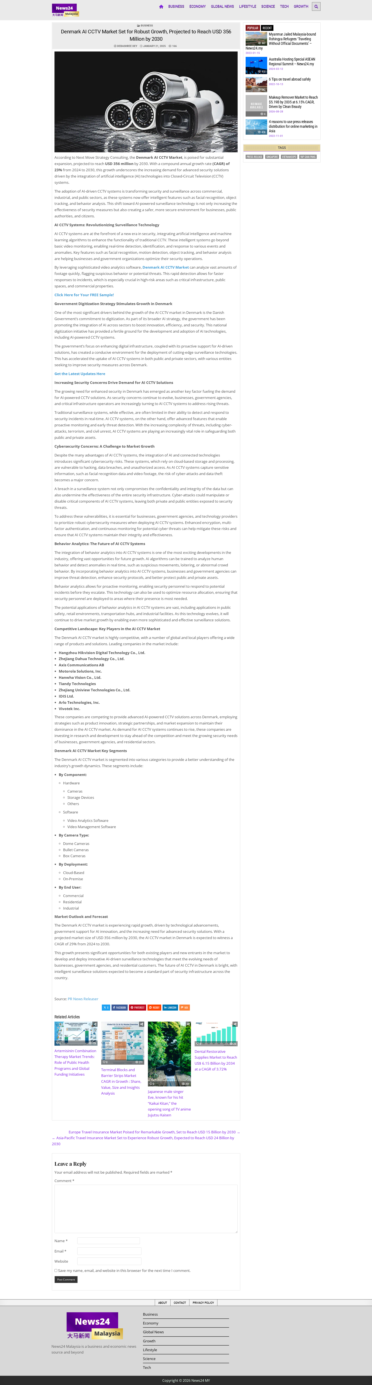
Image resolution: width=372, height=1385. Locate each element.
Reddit (156, 1007)
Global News (222, 6)
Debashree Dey (127, 46)
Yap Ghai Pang (308, 157)
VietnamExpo (289, 157)
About (162, 1302)
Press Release (254, 157)
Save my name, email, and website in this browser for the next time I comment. (124, 1270)
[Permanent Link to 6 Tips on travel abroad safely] (256, 84)
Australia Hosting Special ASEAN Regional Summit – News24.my (292, 61)
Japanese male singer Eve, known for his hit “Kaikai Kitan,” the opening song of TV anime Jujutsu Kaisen (169, 1103)
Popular (252, 27)
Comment (64, 1180)
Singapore (272, 157)
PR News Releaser (83, 998)
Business (176, 6)
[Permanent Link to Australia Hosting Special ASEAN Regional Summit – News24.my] (256, 65)
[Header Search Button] (316, 6)
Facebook (121, 1007)
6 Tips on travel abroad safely (290, 79)
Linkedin (172, 1007)
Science (268, 6)
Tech (284, 6)
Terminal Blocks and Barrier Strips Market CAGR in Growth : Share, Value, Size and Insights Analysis (121, 1081)
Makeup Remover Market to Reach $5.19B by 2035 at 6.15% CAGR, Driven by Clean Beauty (293, 102)
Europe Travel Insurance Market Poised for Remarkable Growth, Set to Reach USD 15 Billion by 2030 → (154, 1131)
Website (61, 1261)
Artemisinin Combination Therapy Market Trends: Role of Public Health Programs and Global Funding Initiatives (75, 1062)
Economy (197, 6)
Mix (186, 1007)
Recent (267, 27)
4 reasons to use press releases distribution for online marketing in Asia (293, 126)
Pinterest (139, 1007)
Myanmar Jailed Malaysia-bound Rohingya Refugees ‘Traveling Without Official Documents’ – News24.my (281, 41)
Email (60, 1251)
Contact (180, 1302)
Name (61, 1240)
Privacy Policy (203, 1302)
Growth (301, 6)
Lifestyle (247, 6)
